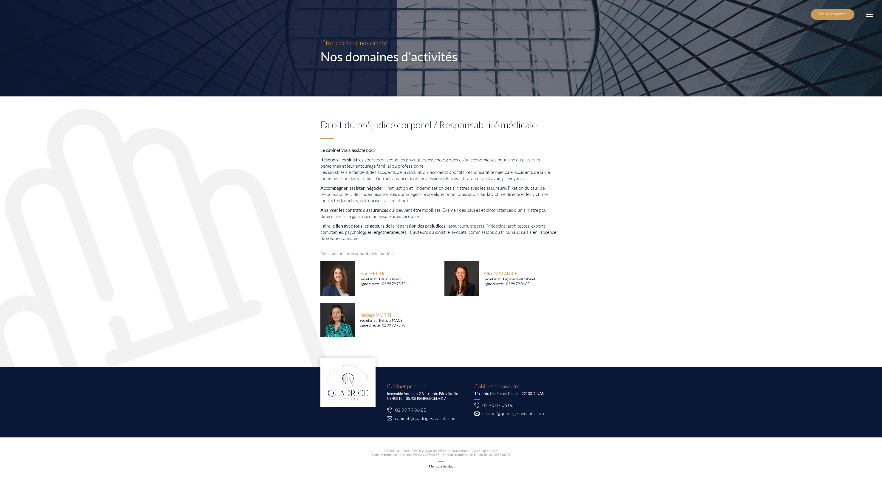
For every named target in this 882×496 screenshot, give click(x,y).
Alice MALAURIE (500, 273)
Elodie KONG (373, 273)
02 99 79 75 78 (393, 325)
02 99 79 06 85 (517, 284)
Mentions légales (441, 466)
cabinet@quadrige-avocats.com (426, 418)
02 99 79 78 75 (393, 284)
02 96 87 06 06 (498, 405)
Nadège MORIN (375, 315)
